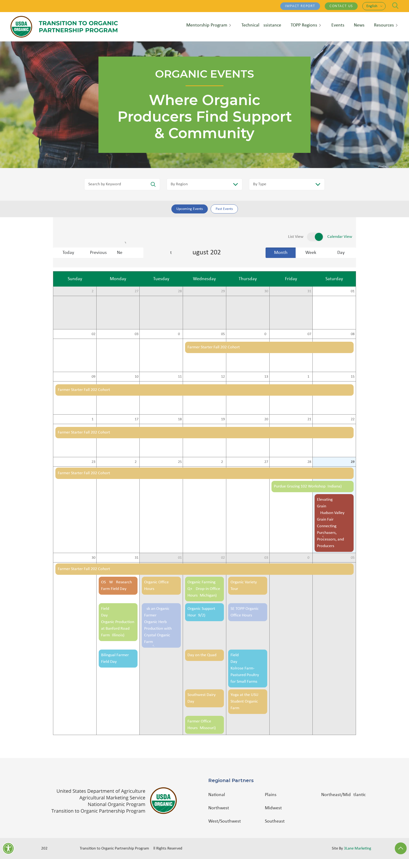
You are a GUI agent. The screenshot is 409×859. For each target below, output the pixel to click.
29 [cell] (223, 291)
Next (130, 252)
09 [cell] (93, 377)
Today (68, 252)
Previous (98, 252)
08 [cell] (353, 334)
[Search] (395, 5)
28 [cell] (180, 291)
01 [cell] (353, 291)
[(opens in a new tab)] (116, 801)
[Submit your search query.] (153, 184)
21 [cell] (309, 419)
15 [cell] (353, 377)
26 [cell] (93, 291)
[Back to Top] (401, 848)
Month (281, 252)
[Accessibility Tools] (8, 848)
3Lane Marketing (357, 848)
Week (310, 252)
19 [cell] (223, 419)
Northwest (218, 808)
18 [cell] (180, 419)
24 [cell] (136, 462)
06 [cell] (266, 334)
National (216, 795)
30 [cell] (266, 291)
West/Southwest (224, 821)
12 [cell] (223, 377)
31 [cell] (309, 291)
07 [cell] (309, 334)
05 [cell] (223, 334)
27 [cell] (136, 291)
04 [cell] (180, 334)
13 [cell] (266, 377)
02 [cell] (93, 334)
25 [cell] (180, 462)
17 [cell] (136, 419)
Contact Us (341, 6)
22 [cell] (353, 419)
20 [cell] (266, 419)
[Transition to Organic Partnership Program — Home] (64, 26)
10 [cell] (136, 377)
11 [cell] (180, 377)
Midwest (273, 808)
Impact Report (300, 6)
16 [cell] (93, 419)
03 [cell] (136, 334)
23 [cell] (93, 462)
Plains (270, 795)
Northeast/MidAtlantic (343, 795)
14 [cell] (309, 377)
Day (341, 252)
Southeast (275, 821)
